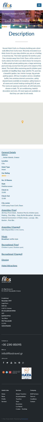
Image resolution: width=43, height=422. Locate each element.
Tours (17, 401)
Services (4, 401)
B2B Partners (34, 394)
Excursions (19, 404)
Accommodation (21, 396)
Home (3, 394)
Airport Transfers (21, 394)
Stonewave (24, 419)
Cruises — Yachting (21, 409)
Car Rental (19, 406)
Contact (32, 401)
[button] (22, 122)
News (3, 396)
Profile (4, 399)
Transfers (19, 399)
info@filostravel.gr (12, 353)
